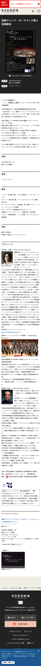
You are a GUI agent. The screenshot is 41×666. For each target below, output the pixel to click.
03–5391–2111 (14, 610)
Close (39, 4)
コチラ (18, 544)
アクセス (31, 607)
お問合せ (12, 617)
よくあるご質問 (28, 617)
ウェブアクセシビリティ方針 (15, 643)
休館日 (29, 610)
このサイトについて (15, 631)
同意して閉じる (8, 662)
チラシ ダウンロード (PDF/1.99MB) (20, 75)
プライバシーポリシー (20, 656)
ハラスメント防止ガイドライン (20, 639)
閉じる (38, 651)
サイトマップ (28, 631)
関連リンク (30, 643)
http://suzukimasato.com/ (9, 332)
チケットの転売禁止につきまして (21, 4)
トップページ (4, 588)
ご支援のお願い (22, 624)
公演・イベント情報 (16, 588)
